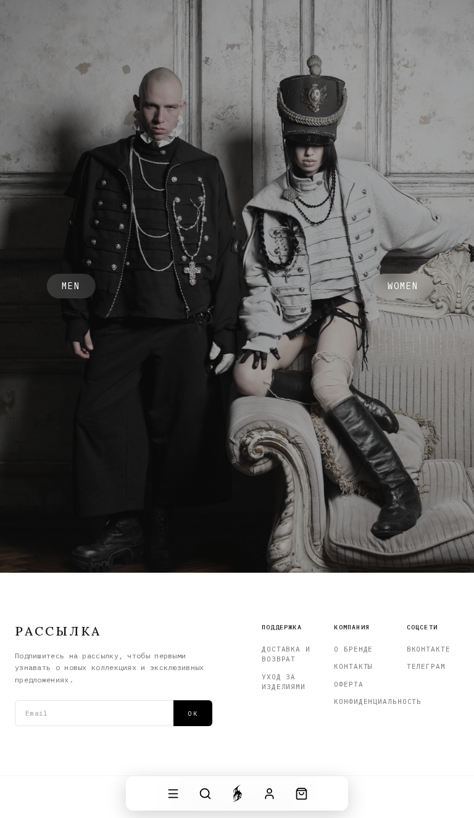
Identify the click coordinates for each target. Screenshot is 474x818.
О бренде (353, 649)
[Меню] (172, 793)
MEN (71, 286)
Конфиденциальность (360, 701)
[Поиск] (204, 793)
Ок (193, 714)
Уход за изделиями (284, 682)
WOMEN (403, 286)
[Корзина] (301, 793)
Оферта (348, 684)
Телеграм (426, 666)
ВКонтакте (429, 649)
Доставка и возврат (286, 654)
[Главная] (237, 793)
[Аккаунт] (269, 793)
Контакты (353, 666)
